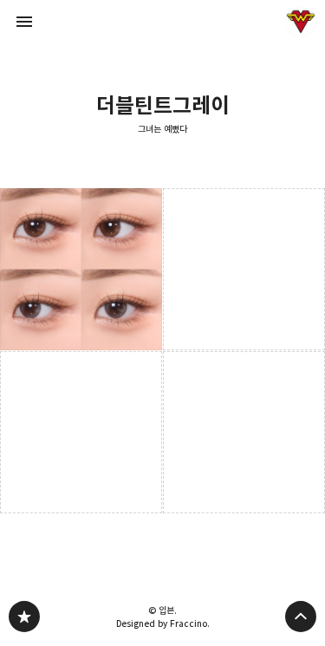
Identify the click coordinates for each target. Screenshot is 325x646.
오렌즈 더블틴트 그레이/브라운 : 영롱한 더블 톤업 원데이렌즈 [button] (81, 269)
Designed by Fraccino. (163, 623)
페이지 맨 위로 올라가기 (301, 616)
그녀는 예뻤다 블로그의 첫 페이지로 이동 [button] (163, 21)
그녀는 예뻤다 (162, 129)
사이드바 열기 (24, 21)
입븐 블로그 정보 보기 (301, 21)
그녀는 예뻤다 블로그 (24, 616)
